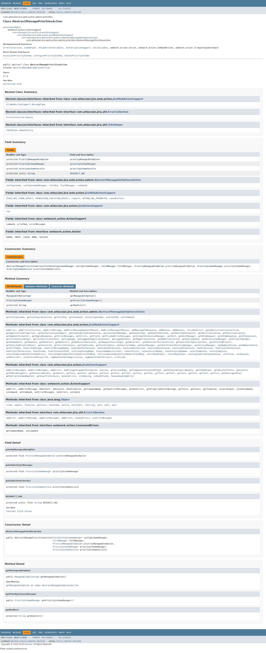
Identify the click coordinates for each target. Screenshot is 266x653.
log (8, 211)
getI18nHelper (204, 370)
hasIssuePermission (134, 348)
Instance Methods (36, 286)
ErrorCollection (12, 47)
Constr (31, 12)
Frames (36, 9)
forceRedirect (195, 330)
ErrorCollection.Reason (19, 117)
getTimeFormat (85, 345)
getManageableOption (82, 296)
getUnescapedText (231, 373)
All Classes (64, 9)
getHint (171, 336)
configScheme (13, 185)
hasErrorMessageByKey (56, 348)
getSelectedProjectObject (21, 345)
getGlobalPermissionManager (149, 336)
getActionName (119, 370)
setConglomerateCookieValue (204, 354)
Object (65, 399)
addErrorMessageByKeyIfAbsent (81, 330)
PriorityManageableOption (33, 159)
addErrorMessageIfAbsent (115, 330)
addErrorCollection (29, 330)
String (31, 173)
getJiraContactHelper (18, 339)
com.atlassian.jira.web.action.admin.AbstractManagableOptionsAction (60, 37)
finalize (29, 405)
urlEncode (119, 357)
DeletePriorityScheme (77, 55)
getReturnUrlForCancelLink (158, 342)
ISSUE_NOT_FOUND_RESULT (19, 198)
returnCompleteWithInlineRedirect (25, 354)
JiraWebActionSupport (128, 98)
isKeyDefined (100, 376)
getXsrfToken (13, 348)
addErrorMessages (16, 370)
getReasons (30, 342)
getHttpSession (247, 336)
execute (104, 370)
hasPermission (205, 348)
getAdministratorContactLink (222, 330)
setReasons (242, 354)
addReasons (178, 330)
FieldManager (108, 266)
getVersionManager (204, 345)
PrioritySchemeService (32, 168)
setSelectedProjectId (35, 357)
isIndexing (85, 376)
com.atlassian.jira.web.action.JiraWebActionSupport (45, 35)
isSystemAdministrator (109, 351)
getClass (42, 405)
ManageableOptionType (18, 296)
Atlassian (28, 644)
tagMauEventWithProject (98, 357)
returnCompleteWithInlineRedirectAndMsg (71, 354)
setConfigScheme (94, 317)
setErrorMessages (102, 418)
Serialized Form (12, 84)
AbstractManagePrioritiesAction (24, 266)
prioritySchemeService (83, 168)
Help (68, 3)
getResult (58, 373)
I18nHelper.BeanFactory (19, 130)
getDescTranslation (209, 333)
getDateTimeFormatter (183, 333)
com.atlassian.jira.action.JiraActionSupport (35, 32)
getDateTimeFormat (158, 333)
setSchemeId (127, 317)
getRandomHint (14, 342)
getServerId (45, 345)
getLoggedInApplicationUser (93, 339)
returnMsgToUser (155, 354)
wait (99, 405)
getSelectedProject (220, 342)
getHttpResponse (227, 336)
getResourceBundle (39, 373)
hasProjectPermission (227, 348)
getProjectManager (239, 339)
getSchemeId (75, 317)
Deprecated (51, 3)
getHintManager (187, 336)
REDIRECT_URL (77, 173)
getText (70, 373)
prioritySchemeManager (83, 164)
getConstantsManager (115, 333)
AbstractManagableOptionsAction (31, 67)
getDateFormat (137, 333)
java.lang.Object (12, 27)
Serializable (100, 47)
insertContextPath (58, 351)
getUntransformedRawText (20, 376)
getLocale (241, 370)
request (75, 198)
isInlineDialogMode (82, 351)
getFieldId (60, 317)
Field (23, 12)
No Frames (47, 9)
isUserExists (131, 351)
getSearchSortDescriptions (191, 342)
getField (95, 336)
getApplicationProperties (21, 333)
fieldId (53, 185)
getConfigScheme (15, 317)
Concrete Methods (62, 286)
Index (61, 3)
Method (41, 12)
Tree (40, 3)
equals (18, 405)
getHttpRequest (206, 336)
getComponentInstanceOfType (145, 370)
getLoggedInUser (121, 339)
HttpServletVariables (51, 47)
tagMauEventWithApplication (66, 357)
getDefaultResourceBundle (178, 370)
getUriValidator (105, 345)
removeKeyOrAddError (122, 376)
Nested (14, 12)
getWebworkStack (227, 345)
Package (17, 3)
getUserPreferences (48, 376)
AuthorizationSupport (78, 47)
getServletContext (64, 345)
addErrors (55, 370)
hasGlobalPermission (83, 348)
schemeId (82, 185)
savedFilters (116, 198)
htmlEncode (39, 351)
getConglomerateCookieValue (85, 333)
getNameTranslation (144, 339)
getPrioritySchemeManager (85, 300)
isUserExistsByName (176, 351)
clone (9, 405)
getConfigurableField (39, 317)
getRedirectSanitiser (83, 342)
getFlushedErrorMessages (116, 336)
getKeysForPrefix (224, 370)
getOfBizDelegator (16, 373)
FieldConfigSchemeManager (59, 266)
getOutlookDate (190, 339)
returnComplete (198, 351)
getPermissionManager (214, 339)
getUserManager (146, 345)
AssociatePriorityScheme (17, 55)
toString (90, 405)
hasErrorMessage (32, 348)
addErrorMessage (52, 330)
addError (11, 330)
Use (34, 3)
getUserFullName (126, 345)
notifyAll (76, 405)
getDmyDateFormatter (17, 336)
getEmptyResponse (42, 336)
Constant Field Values (19, 511)
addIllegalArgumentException (80, 370)
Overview (6, 3)
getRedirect (77, 305)
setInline (228, 354)
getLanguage (68, 339)
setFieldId (112, 317)
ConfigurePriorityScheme (48, 55)
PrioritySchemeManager (32, 164)
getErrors (81, 336)
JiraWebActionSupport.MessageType (25, 104)
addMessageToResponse (144, 330)
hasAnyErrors (68, 376)
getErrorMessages (64, 336)
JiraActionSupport (91, 205)
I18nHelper (30, 47)
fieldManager (67, 185)
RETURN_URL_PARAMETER (94, 198)
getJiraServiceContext (46, 339)
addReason (164, 330)
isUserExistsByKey (151, 351)
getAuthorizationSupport (52, 333)
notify (65, 405)
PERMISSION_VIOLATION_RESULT (52, 198)
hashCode (54, 405)
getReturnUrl (132, 342)
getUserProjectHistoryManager (174, 345)
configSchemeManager (35, 185)
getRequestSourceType (110, 342)
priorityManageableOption (85, 159)
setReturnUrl (13, 357)
